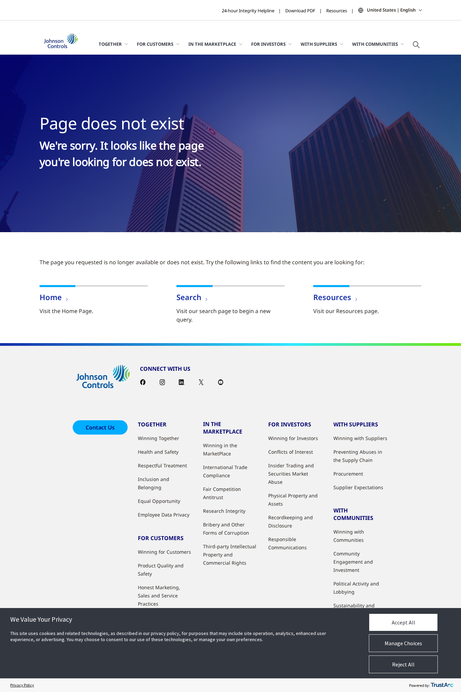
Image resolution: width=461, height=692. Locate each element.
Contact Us (100, 427)
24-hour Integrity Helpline (248, 11)
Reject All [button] (403, 664)
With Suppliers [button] (319, 44)
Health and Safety (158, 452)
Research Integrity (224, 511)
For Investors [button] (268, 44)
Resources (336, 11)
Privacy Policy (22, 685)
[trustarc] (442, 685)
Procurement (348, 473)
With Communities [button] (375, 44)
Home (51, 297)
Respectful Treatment (162, 465)
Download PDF (300, 11)
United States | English (391, 10)
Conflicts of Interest (290, 452)
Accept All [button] (403, 622)
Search (188, 297)
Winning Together (158, 438)
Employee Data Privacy (163, 514)
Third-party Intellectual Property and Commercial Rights (229, 554)
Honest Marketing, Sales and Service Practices (159, 595)
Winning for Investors (293, 438)
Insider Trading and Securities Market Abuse (291, 473)
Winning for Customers (164, 552)
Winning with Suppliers (360, 438)
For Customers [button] (155, 44)
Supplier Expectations (358, 487)
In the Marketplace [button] (212, 44)
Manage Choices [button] (403, 643)
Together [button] (110, 44)
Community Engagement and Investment (353, 561)
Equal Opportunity (159, 501)
